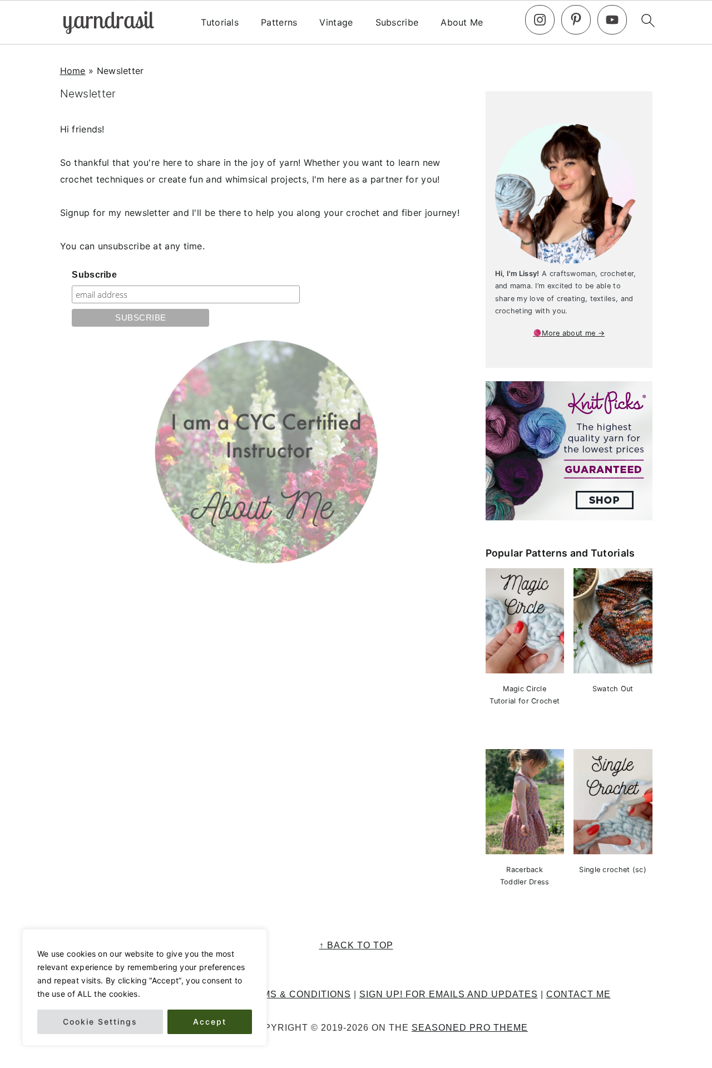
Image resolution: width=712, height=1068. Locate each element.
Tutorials (220, 22)
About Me (462, 22)
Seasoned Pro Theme (470, 1027)
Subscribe (397, 22)
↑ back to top (356, 945)
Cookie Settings (100, 1021)
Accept (209, 1021)
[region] (144, 987)
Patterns (279, 22)
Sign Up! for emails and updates (448, 994)
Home (73, 70)
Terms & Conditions (297, 994)
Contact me (578, 994)
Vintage (336, 22)
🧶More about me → (569, 333)
